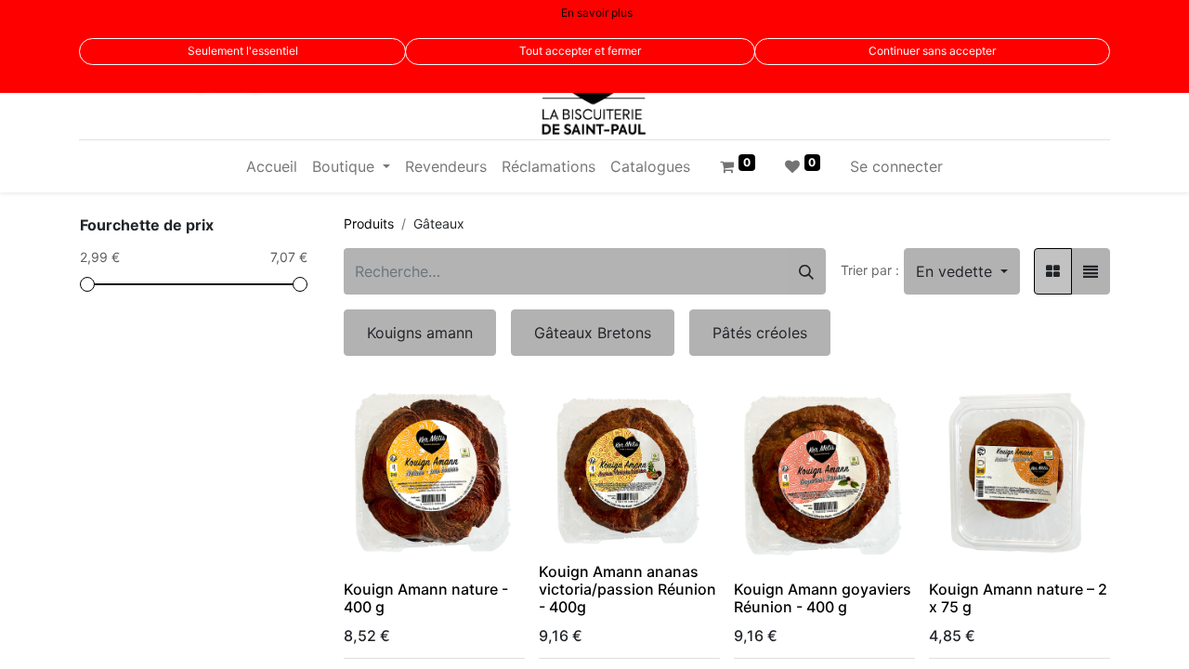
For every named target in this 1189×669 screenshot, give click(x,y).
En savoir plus (597, 13)
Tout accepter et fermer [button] (580, 51)
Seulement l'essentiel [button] (243, 51)
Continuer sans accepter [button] (932, 51)
